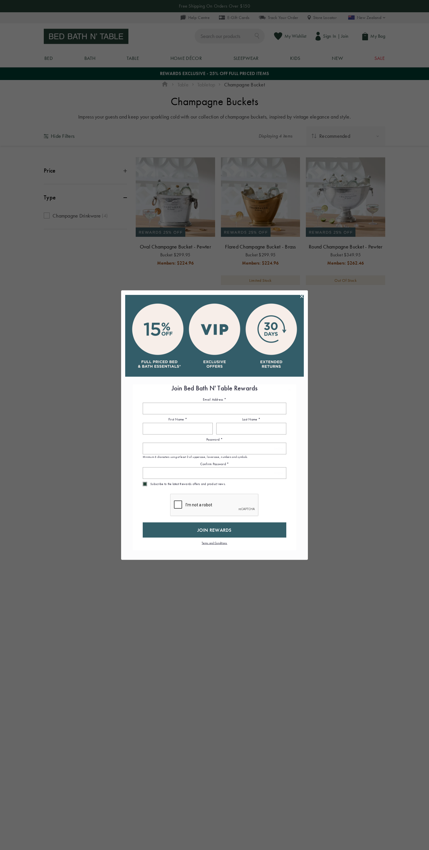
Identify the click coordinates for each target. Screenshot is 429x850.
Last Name (251, 420)
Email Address (214, 399)
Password (214, 439)
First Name (177, 420)
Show (278, 448)
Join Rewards (214, 530)
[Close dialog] (302, 296)
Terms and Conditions (214, 543)
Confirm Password (214, 464)
